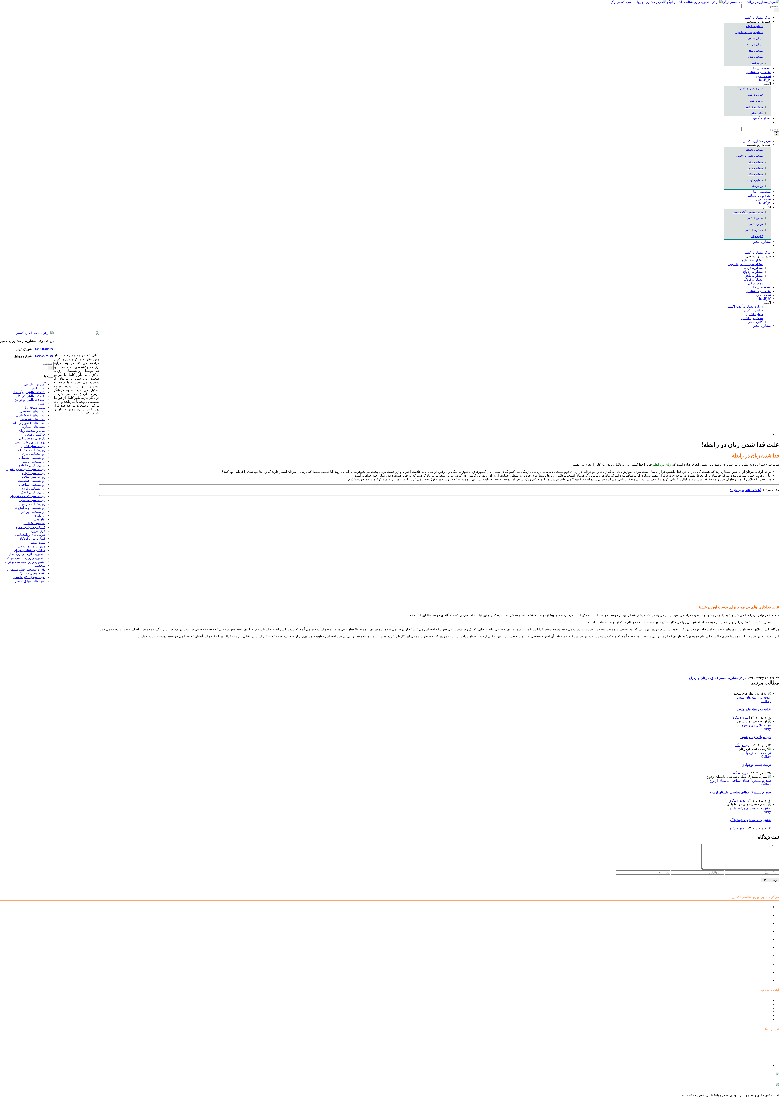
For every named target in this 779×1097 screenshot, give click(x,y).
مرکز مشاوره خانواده (756, 947)
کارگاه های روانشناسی (30, 534)
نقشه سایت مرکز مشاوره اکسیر (749, 1000)
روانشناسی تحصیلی (32, 457)
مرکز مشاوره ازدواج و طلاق (752, 972)
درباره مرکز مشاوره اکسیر (753, 1004)
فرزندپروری (37, 531)
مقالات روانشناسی (758, 1011)
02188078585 (44, 349)
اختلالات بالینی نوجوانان (29, 400)
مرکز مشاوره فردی (757, 964)
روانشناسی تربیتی (33, 461)
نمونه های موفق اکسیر (30, 581)
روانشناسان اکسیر (33, 446)
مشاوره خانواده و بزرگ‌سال (26, 554)
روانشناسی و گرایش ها (30, 507)
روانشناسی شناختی (32, 484)
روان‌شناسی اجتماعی (31, 450)
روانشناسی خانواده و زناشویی (25, 469)
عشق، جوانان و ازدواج (704, 678)
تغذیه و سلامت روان (31, 430)
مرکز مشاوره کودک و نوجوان (751, 907)
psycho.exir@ (738, 1076)
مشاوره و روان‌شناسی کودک (26, 558)
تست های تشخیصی (32, 411)
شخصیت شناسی (34, 523)
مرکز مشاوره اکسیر (733, 678)
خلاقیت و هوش (35, 434)
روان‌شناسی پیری (33, 453)
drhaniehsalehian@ (740, 1086)
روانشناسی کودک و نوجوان (27, 496)
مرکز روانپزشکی (759, 931)
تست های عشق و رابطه (29, 423)
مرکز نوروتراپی (760, 915)
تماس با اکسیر (761, 1015)
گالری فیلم (763, 1019)
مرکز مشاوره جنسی (757, 955)
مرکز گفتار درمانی (758, 923)
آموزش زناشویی (34, 384)
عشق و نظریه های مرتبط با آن (750, 808)
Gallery (766, 701)
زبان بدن (39, 519)
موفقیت (39, 565)
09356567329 (44, 356)
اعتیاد (41, 403)
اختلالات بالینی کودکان (30, 396)
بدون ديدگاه (740, 717)
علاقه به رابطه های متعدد (754, 697)
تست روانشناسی (759, 980)
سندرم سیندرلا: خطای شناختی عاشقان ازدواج (740, 780)
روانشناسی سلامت (32, 477)
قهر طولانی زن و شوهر (755, 725)
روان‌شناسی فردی (33, 488)
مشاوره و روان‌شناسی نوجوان (25, 561)
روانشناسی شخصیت (31, 480)
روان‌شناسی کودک (33, 492)
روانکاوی (39, 515)
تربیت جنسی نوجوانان (756, 753)
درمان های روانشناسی (30, 442)
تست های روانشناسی (756, 1008)
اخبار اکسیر (37, 388)
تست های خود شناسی (30, 415)
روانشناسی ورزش (33, 511)
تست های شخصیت (32, 419)
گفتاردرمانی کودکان (32, 538)
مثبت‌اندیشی (37, 542)
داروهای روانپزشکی (32, 438)
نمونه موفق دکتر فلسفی (29, 577)
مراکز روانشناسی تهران (29, 550)
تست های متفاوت (33, 426)
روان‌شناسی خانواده (32, 465)
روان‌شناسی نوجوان (32, 504)
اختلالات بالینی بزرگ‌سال (28, 392)
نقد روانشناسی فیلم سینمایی (26, 569)
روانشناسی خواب (33, 473)
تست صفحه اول (34, 407)
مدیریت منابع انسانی (31, 546)
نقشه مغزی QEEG (32, 573)
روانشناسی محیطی (32, 500)
